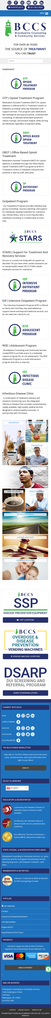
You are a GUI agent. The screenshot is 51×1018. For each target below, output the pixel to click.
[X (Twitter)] (35, 2)
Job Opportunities (9, 922)
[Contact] (9, 2)
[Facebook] (16, 2)
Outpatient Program (15, 201)
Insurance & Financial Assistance (15, 917)
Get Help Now (36, 7)
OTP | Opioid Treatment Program (23, 98)
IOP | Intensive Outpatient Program (24, 300)
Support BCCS (17, 7)
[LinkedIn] (41, 2)
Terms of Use (37, 1010)
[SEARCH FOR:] (25, 61)
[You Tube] (29, 2)
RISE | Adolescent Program (19, 345)
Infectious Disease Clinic (18, 393)
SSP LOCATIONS (26, 620)
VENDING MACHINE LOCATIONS (26, 656)
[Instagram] (22, 2)
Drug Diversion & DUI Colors (12, 932)
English (14, 788)
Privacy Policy (23, 1010)
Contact (5, 911)
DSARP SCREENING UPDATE (25, 693)
